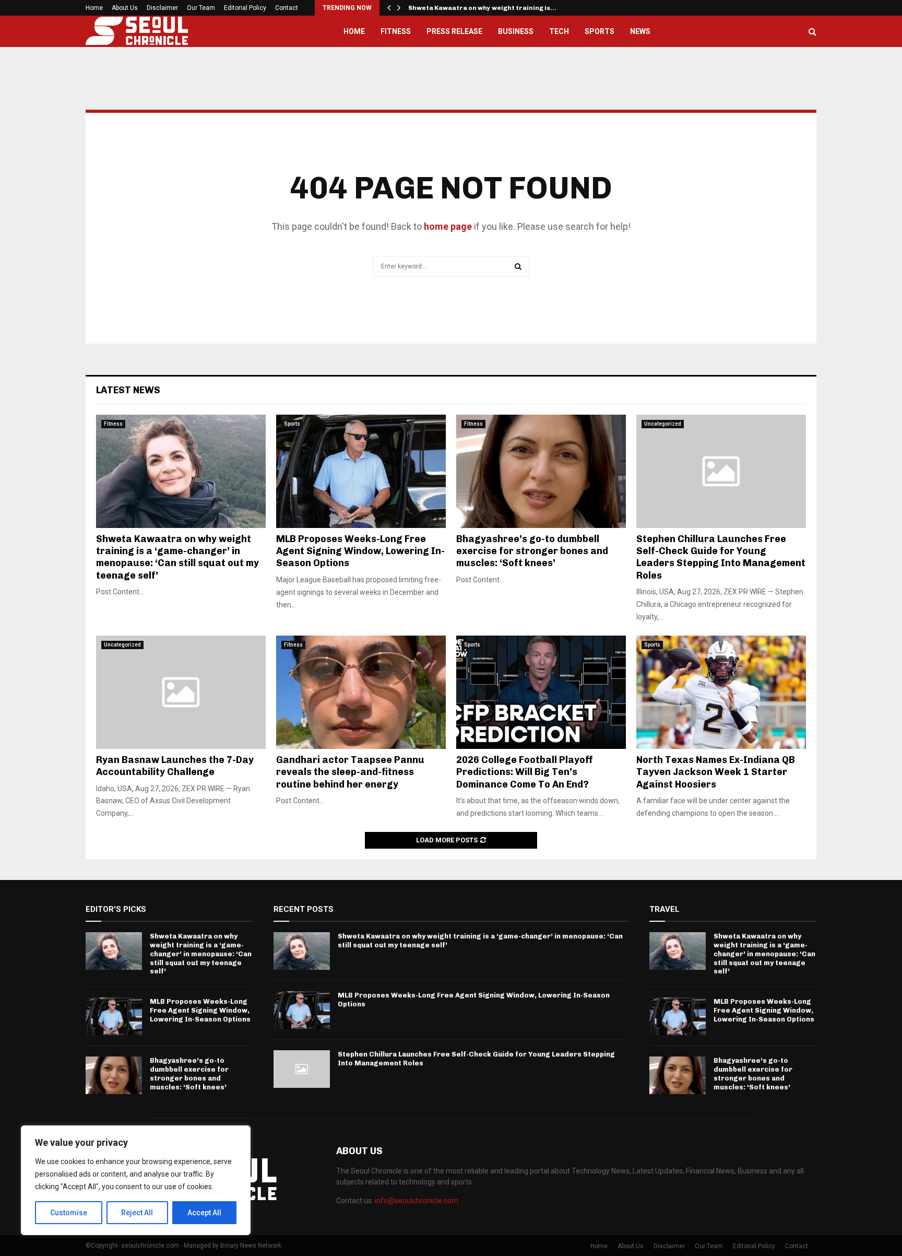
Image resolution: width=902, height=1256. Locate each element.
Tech (559, 31)
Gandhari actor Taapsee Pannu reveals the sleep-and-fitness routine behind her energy (350, 772)
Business (515, 31)
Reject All (137, 1212)
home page (448, 226)
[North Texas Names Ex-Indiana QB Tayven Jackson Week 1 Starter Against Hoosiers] (721, 692)
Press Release (454, 31)
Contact (286, 7)
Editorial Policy (245, 7)
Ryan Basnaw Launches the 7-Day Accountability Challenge (175, 766)
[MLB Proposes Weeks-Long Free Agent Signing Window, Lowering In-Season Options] (361, 471)
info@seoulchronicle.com (416, 1200)
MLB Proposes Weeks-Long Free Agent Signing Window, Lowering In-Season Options (360, 551)
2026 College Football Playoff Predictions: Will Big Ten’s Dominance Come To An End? (524, 772)
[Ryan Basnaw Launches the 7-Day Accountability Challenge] (181, 692)
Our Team (201, 7)
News (640, 31)
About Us (125, 7)
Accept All (204, 1212)
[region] (136, 1180)
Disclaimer (162, 7)
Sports (599, 31)
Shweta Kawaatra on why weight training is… (482, 7)
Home (94, 7)
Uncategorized (662, 424)
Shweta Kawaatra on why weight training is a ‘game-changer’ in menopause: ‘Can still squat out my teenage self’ (177, 557)
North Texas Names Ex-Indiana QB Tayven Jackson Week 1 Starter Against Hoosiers (715, 772)
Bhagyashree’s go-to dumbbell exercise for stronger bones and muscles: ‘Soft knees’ (532, 551)
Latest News (128, 390)
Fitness (396, 31)
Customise (68, 1212)
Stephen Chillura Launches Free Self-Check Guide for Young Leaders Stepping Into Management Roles (720, 557)
